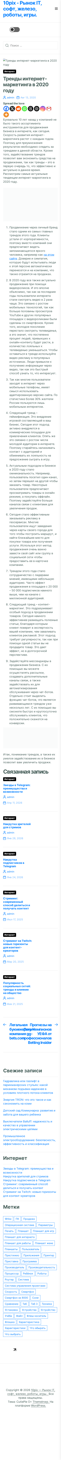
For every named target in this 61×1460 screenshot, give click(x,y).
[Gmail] (49, 108)
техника (47, 1303)
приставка (11, 1261)
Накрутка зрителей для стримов (17, 825)
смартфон (27, 1291)
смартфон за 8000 (16, 1297)
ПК (17, 1218)
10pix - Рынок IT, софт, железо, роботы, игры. (22, 9)
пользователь (30, 1249)
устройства (29, 1309)
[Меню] (56, 9)
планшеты (11, 1249)
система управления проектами (25, 1285)
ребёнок (28, 1273)
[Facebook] (6, 108)
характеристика (29, 1322)
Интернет (9, 71)
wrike (8, 1218)
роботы (42, 1273)
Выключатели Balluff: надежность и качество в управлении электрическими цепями (27, 1125)
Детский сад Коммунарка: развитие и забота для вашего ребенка (29, 1112)
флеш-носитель (36, 1315)
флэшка (10, 1322)
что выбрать (13, 1334)
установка (11, 1309)
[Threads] (30, 108)
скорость (11, 1291)
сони (35, 1297)
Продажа (29, 1218)
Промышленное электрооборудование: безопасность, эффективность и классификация (29, 1139)
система (23, 1279)
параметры (45, 1225)
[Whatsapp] (24, 108)
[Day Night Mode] (11, 29)
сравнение (11, 1303)
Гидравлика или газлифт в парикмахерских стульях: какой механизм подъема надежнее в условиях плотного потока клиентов (28, 1086)
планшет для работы (18, 1243)
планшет (23, 1231)
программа (30, 1261)
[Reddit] (18, 108)
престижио (12, 1255)
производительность (41, 1267)
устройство (48, 1309)
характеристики (15, 1328)
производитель (14, 1267)
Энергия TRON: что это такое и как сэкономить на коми (27, 1101)
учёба (8, 1315)
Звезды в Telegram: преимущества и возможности (16, 788)
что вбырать (38, 1328)
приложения (31, 1255)
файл (19, 1315)
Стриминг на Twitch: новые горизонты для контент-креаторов (17, 945)
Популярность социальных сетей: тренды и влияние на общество (17, 988)
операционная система (19, 1225)
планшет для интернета (20, 1237)
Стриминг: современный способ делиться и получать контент (16, 903)
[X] (12, 108)
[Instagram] (43, 108)
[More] (6, 114)
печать (9, 1231)
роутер (9, 1279)
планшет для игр (43, 1231)
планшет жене (44, 1243)
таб (25, 1303)
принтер (48, 1255)
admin (10, 97)
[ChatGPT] (36, 108)
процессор (12, 1273)
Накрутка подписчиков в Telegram (13, 863)
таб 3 (34, 1303)
